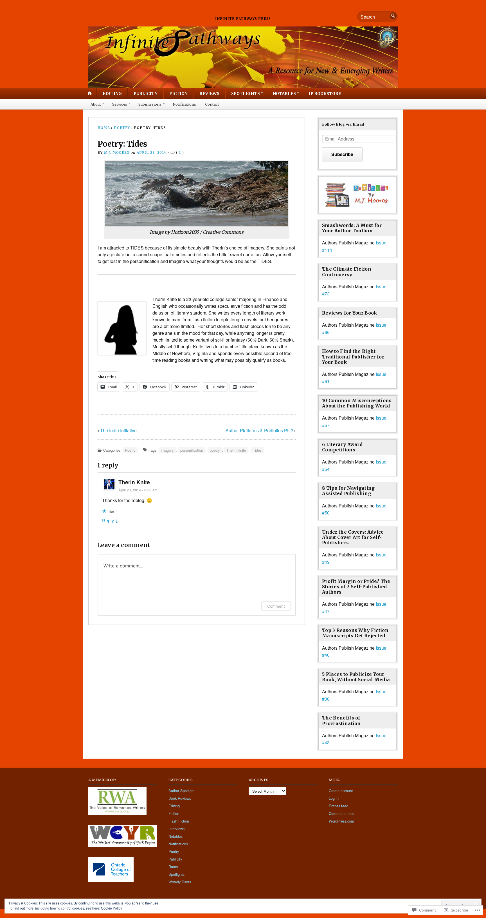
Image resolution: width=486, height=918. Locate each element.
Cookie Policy (111, 908)
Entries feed (338, 805)
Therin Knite (236, 450)
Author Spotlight (181, 790)
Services (119, 104)
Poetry (122, 128)
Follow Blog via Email (343, 124)
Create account (341, 790)
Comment (276, 606)
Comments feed (341, 813)
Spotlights (245, 93)
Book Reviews (179, 798)
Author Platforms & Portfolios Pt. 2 (259, 430)
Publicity (146, 93)
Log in (334, 798)
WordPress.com (341, 821)
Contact (212, 104)
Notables (284, 93)
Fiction (178, 93)
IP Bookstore (325, 93)
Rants (173, 866)
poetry (215, 450)
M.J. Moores (116, 152)
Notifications (184, 104)
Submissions (149, 104)
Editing (112, 93)
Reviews (209, 93)
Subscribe (342, 154)
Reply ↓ (110, 520)
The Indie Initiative (118, 430)
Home (104, 128)
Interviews (176, 828)
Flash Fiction (178, 821)
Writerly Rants (179, 881)
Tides (257, 450)
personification (191, 450)
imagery (167, 450)
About (96, 104)
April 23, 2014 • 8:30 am (138, 490)
